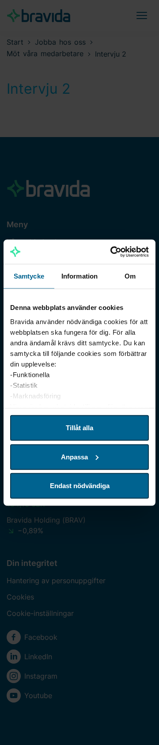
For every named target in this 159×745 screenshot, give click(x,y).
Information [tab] (79, 276)
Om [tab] (130, 276)
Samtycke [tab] (29, 276)
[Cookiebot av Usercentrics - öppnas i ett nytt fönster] (112, 251)
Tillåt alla (79, 428)
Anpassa (74, 456)
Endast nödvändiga (80, 485)
